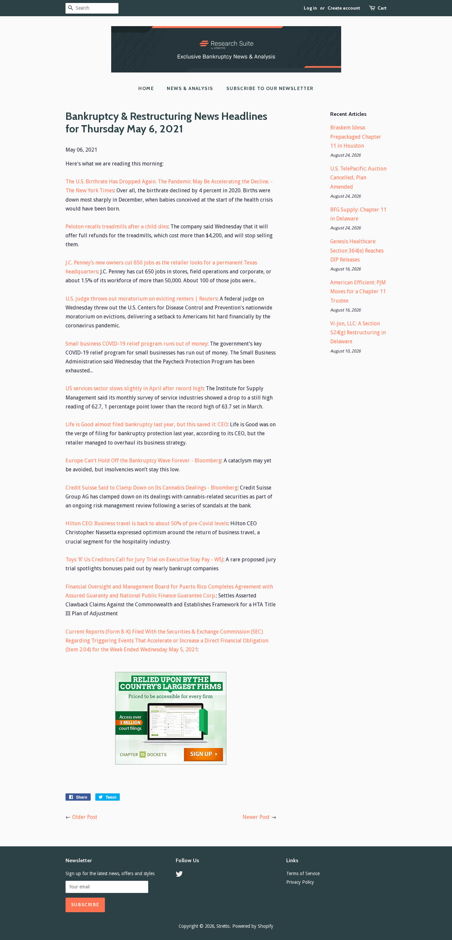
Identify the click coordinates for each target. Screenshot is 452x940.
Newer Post (256, 817)
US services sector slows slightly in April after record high (134, 388)
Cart (382, 8)
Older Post (84, 817)
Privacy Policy (300, 882)
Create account (344, 8)
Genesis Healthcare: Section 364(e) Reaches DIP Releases (357, 250)
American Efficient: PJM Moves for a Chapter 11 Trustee (358, 291)
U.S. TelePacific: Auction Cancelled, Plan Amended (358, 177)
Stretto (223, 926)
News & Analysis (190, 88)
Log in (310, 8)
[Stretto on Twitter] (179, 875)
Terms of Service (303, 873)
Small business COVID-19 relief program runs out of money (136, 344)
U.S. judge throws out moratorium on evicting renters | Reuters (141, 299)
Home (146, 88)
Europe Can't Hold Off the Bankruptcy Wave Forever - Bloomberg (143, 460)
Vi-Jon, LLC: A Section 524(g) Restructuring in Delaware (358, 332)
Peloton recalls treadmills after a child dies (117, 226)
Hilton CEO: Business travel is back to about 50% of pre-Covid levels (147, 523)
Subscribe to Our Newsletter (270, 88)
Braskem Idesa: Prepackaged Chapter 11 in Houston (355, 136)
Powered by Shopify (252, 926)
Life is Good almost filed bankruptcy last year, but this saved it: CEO (147, 424)
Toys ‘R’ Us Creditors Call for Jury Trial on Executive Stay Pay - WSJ (144, 559)
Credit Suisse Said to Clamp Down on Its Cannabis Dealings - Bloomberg (152, 488)
